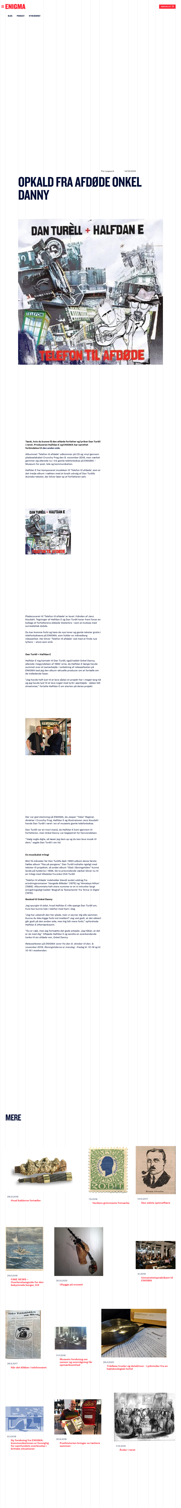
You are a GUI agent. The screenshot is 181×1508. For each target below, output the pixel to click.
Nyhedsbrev (35, 15)
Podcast (21, 15)
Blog (10, 15)
